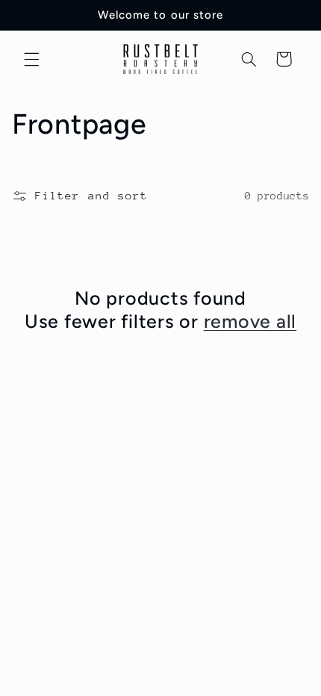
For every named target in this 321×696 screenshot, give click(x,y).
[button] (31, 59)
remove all (250, 321)
